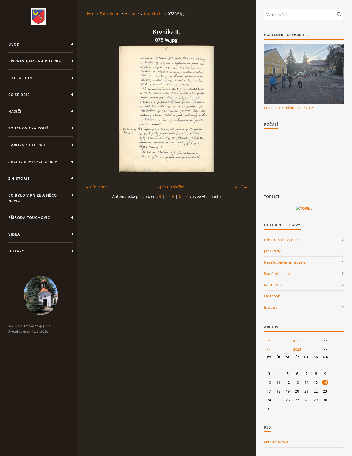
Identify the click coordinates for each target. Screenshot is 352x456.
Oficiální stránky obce (281, 239)
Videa (14, 234)
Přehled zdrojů (276, 442)
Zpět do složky (171, 186)
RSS (48, 326)
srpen (297, 340)
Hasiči (14, 111)
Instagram (272, 307)
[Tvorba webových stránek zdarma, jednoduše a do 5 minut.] (41, 326)
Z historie (18, 178)
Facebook (272, 296)
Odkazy (16, 250)
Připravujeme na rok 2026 (35, 61)
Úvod (14, 44)
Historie (132, 13)
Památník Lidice (277, 273)
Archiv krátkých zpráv (32, 161)
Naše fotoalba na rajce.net (285, 262)
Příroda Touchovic (29, 217)
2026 (297, 349)
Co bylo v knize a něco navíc (32, 198)
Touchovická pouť (28, 128)
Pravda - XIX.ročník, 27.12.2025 (289, 107)
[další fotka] (238, 108)
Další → (240, 186)
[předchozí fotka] (94, 108)
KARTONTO (273, 284)
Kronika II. (153, 13)
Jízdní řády (272, 250)
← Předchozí (96, 186)
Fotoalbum (20, 77)
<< (269, 340)
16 (325, 382)
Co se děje (18, 94)
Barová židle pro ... (29, 144)
